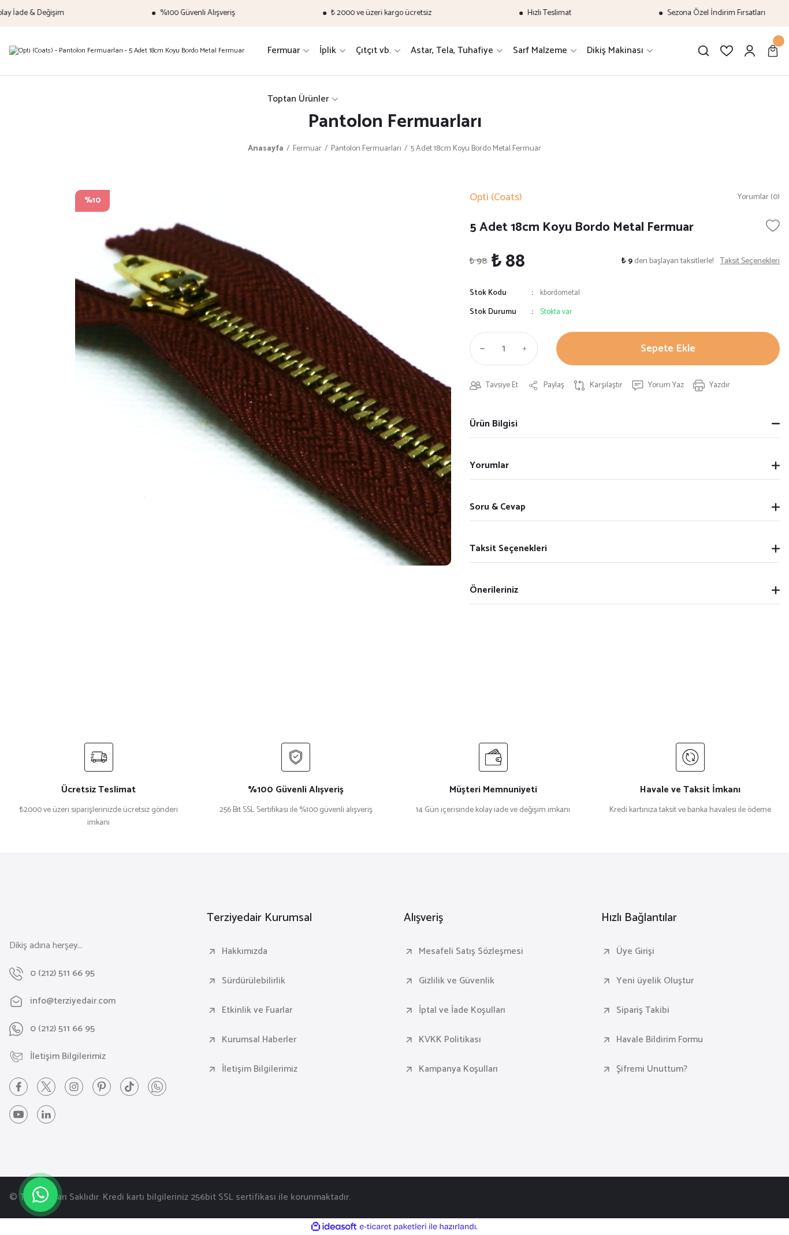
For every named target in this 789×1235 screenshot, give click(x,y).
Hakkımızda (244, 952)
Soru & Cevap (498, 507)
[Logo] (126, 51)
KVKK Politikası (450, 1040)
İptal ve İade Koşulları (462, 1010)
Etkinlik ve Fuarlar (257, 1010)
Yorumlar (489, 465)
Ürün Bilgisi (494, 424)
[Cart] (773, 51)
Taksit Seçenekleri (508, 548)
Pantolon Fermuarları (395, 122)
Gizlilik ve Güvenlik (456, 981)
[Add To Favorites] (773, 226)
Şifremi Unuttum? (651, 1069)
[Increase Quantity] (527, 348)
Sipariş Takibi (642, 1010)
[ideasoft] (334, 1227)
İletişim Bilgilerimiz (259, 1069)
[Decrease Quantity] (480, 348)
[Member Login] (750, 51)
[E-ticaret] (393, 1227)
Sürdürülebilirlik (253, 981)
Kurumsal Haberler (259, 1040)
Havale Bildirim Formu (659, 1040)
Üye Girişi (635, 952)
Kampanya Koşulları (458, 1069)
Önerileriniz (494, 590)
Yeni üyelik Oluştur (655, 981)
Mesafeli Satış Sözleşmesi (471, 952)
